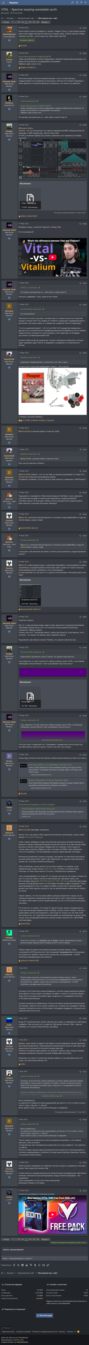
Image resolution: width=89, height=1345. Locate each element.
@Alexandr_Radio (26, 128)
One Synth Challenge (34, 837)
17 (26, 22)
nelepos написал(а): (28, 1124)
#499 (85, 716)
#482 (85, 53)
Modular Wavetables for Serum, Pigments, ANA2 (48, 780)
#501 (85, 801)
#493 (85, 493)
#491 (85, 450)
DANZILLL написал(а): (29, 288)
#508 (85, 1120)
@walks (22, 1043)
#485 (85, 125)
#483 (85, 75)
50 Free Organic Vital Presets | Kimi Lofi (38, 809)
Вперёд (45, 22)
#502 (85, 826)
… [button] (15, 22)
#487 (85, 283)
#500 (85, 755)
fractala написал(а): (28, 540)
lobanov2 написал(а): (29, 936)
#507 (85, 1072)
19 (34, 22)
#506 (85, 1040)
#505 (85, 1018)
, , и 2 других (38, 420)
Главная (70, 1332)
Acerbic (6, 13)
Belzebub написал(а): (29, 357)
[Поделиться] (80, 28)
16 (23, 22)
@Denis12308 (24, 431)
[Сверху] (75, 1331)
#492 (85, 471)
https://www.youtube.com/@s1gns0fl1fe (35, 56)
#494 (85, 514)
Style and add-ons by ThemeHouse (14, 1337)
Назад (6, 22)
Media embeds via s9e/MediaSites (15, 1342)
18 (30, 22)
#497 (85, 617)
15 (19, 22)
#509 (85, 1163)
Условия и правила (23, 1332)
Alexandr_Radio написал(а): (31, 309)
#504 (85, 968)
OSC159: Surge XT (47, 881)
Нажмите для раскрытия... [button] (52, 740)
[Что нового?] (81, 3)
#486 (85, 224)
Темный (6, 1328)
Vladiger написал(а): (28, 720)
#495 (85, 536)
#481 (85, 28)
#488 (85, 305)
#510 (85, 1191)
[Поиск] (85, 3)
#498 (85, 648)
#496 (85, 562)
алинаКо (39, 1298)
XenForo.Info (19, 1340)
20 (38, 22)
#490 (85, 428)
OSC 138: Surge (62, 881)
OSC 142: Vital (50, 869)
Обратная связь (8, 1332)
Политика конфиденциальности (44, 1332)
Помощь (62, 1332)
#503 (85, 931)
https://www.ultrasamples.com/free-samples (37, 804)
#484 (85, 97)
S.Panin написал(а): (28, 101)
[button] (3, 3)
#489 (85, 353)
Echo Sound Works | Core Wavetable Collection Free (50, 765)
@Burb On (23, 517)
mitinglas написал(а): (29, 973)
